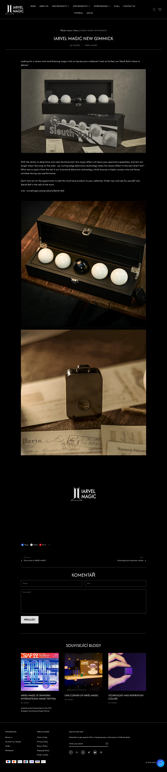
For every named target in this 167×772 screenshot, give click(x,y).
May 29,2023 (69, 699)
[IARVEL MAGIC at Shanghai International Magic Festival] (40, 672)
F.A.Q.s (7, 746)
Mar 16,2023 (112, 703)
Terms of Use (42, 737)
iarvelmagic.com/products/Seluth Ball (45, 190)
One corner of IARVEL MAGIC (35, 560)
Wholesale (9, 750)
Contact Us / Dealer (13, 741)
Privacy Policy (42, 741)
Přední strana (66, 30)
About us (8, 737)
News (76, 30)
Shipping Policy (43, 750)
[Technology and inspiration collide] (127, 672)
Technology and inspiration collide (130, 560)
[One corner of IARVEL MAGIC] (83, 672)
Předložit (29, 619)
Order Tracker (42, 754)
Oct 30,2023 (25, 703)
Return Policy (42, 746)
